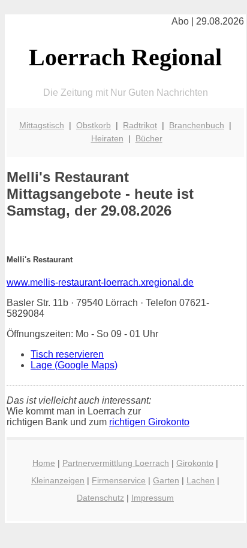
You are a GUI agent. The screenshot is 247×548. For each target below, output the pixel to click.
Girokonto (194, 463)
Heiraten (107, 138)
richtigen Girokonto (149, 422)
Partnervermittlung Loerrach (115, 463)
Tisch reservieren (67, 354)
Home (43, 463)
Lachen (200, 480)
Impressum (152, 497)
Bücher (148, 138)
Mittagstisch (41, 125)
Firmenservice (119, 480)
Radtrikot (140, 125)
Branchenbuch (196, 125)
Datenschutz (100, 497)
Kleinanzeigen (58, 480)
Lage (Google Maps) (74, 365)
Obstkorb (93, 125)
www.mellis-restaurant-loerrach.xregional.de (100, 282)
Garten (166, 480)
